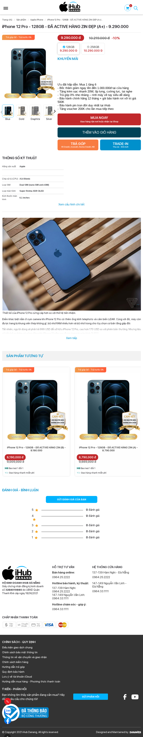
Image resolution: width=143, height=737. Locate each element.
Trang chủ (7, 20)
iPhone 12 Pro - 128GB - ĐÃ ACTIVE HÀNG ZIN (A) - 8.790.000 (108, 449)
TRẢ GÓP (78, 145)
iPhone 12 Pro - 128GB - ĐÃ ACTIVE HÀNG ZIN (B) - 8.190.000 (36, 449)
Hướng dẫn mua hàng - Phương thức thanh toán (31, 681)
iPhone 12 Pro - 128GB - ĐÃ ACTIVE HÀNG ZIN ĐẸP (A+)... (75, 20)
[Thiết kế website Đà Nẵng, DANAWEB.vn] (135, 732)
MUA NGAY (99, 119)
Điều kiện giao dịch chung (17, 647)
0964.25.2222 (61, 577)
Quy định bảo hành (13, 671)
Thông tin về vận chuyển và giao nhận (24, 657)
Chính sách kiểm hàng (15, 662)
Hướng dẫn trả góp (13, 667)
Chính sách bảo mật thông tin (19, 652)
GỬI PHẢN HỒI (90, 696)
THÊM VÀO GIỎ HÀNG (99, 132)
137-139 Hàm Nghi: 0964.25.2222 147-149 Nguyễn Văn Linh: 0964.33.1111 (68, 593)
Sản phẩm (21, 20)
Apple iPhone (36, 20)
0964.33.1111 (60, 609)
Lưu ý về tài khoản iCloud (17, 676)
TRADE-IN (120, 145)
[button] (55, 111)
